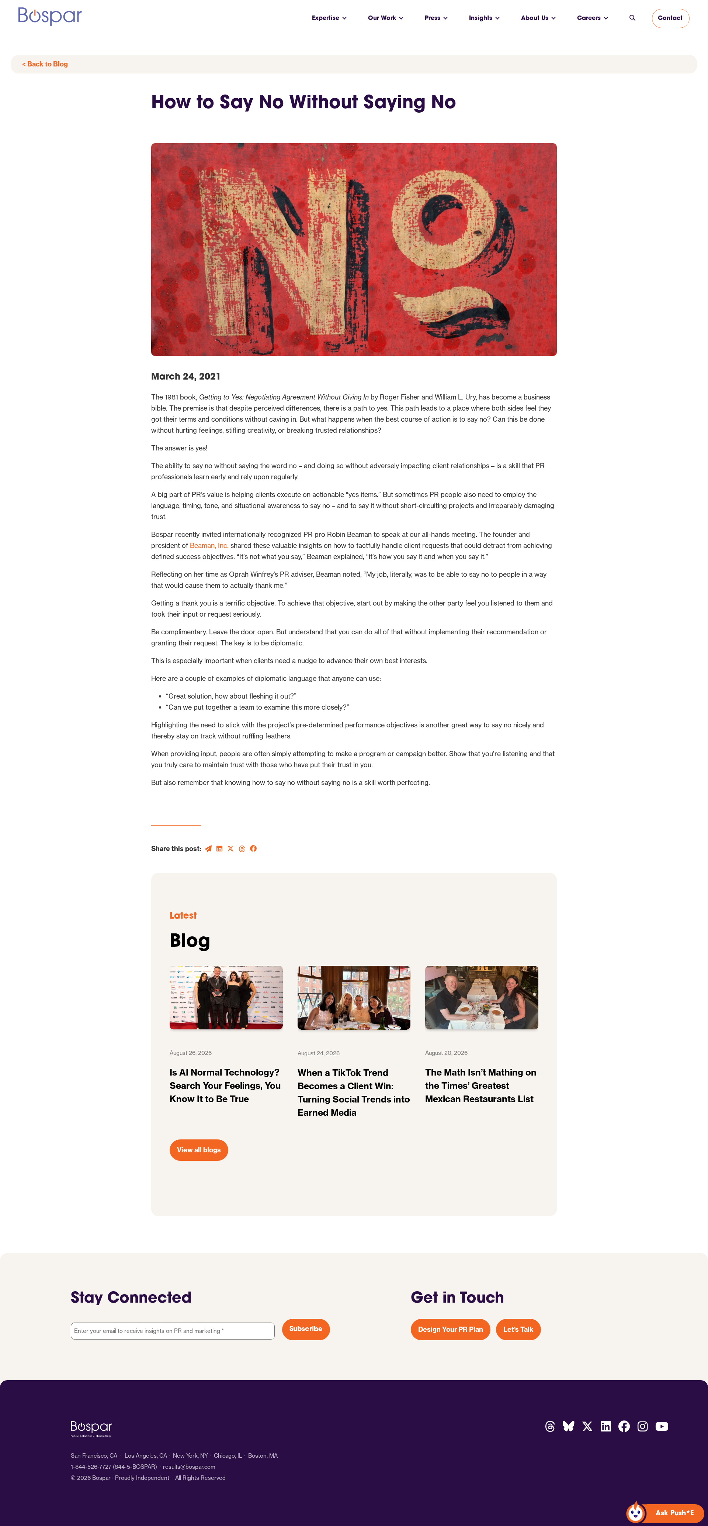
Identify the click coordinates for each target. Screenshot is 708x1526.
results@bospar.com (189, 1466)
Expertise (325, 18)
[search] (632, 18)
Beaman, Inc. (209, 545)
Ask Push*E (675, 1513)
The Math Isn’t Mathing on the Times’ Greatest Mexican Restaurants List (481, 1085)
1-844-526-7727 (91, 1466)
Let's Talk (518, 1329)
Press (432, 18)
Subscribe (306, 1329)
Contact (670, 18)
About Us (534, 18)
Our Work (382, 18)
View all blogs (199, 1150)
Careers (589, 18)
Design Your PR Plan (450, 1329)
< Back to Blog (45, 64)
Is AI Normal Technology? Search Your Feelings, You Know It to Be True (225, 1085)
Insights (480, 18)
